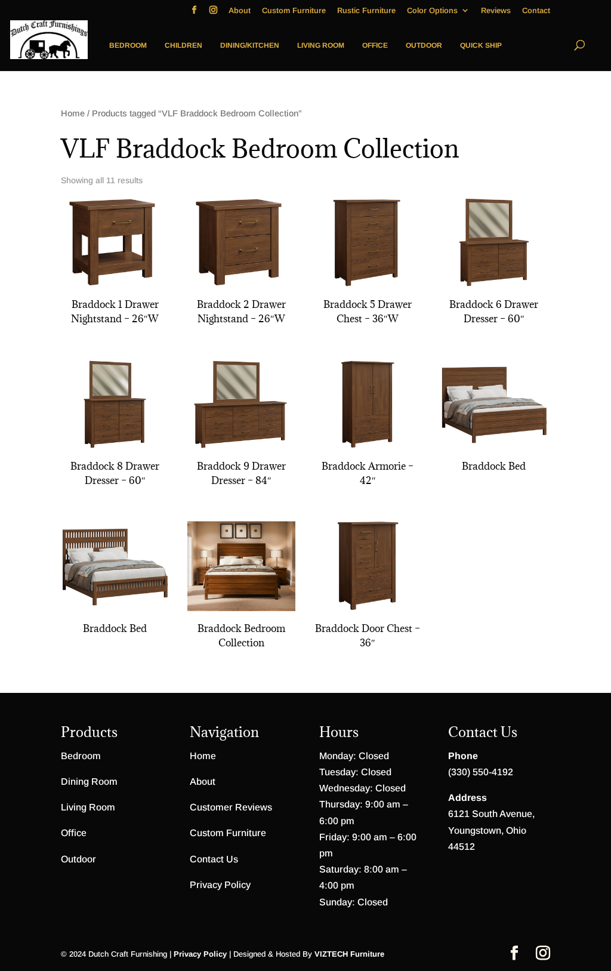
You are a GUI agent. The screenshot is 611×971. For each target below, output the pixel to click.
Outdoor (424, 45)
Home (73, 113)
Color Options (432, 11)
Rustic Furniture (366, 11)
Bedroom (128, 45)
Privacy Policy (220, 885)
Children (183, 45)
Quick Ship (481, 45)
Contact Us (214, 859)
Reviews (496, 11)
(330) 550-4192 (480, 772)
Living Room (320, 45)
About (240, 11)
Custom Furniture (294, 11)
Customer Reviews (231, 807)
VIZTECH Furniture (349, 954)
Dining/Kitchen (249, 45)
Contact (536, 11)
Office (375, 45)
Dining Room (89, 781)
